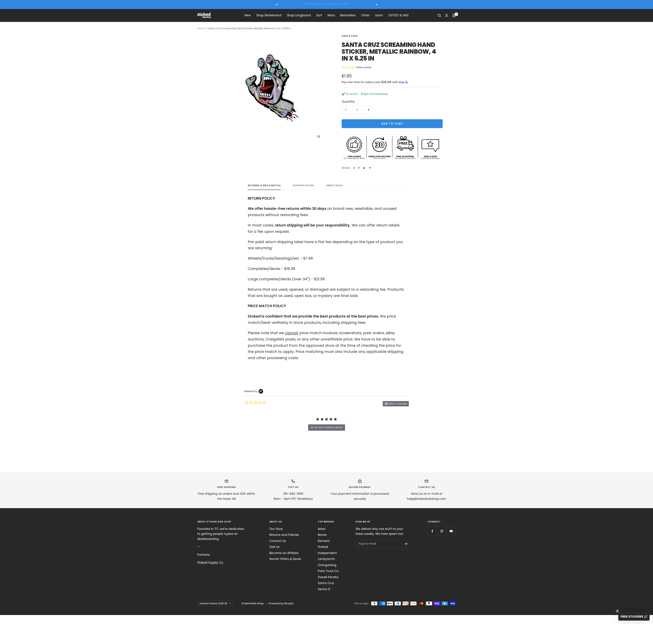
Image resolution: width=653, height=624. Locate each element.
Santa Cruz (350, 36)
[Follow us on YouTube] (451, 531)
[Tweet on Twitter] (364, 168)
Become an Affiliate (284, 553)
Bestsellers (348, 15)
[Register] (406, 544)
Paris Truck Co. (328, 571)
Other (365, 15)
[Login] (446, 15)
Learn (379, 15)
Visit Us (274, 547)
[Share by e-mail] (370, 168)
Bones (322, 535)
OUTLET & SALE (398, 15)
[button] (396, 403)
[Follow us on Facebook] (432, 531)
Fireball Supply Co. (210, 562)
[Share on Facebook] (354, 168)
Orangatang (327, 565)
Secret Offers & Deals (285, 559)
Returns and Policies (284, 535)
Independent (327, 553)
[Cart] (454, 15)
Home (201, 28)
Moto (331, 15)
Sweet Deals (334, 185)
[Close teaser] (617, 611)
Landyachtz (326, 559)
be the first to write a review (326, 427)
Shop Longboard (299, 15)
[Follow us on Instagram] (441, 531)
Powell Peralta (328, 577)
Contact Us (277, 541)
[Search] (439, 15)
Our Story (276, 529)
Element (324, 541)
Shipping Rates (303, 185)
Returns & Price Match (264, 185)
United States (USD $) (213, 603)
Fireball (323, 547)
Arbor (321, 529)
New (248, 15)
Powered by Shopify (281, 603)
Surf (319, 15)
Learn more (358, 4)
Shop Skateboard (268, 15)
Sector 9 (324, 589)
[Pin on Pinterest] (359, 168)
